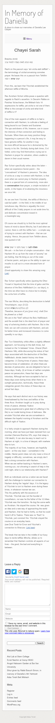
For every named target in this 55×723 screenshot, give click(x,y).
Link (6, 273)
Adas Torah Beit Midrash (18, 677)
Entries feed (12, 697)
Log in (9, 694)
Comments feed (14, 701)
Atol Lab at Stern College (18, 656)
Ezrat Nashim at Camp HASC (20, 659)
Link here (30, 527)
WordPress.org (13, 704)
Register (10, 690)
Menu (29, 38)
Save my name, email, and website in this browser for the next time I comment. (25, 624)
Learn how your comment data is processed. (27, 631)
